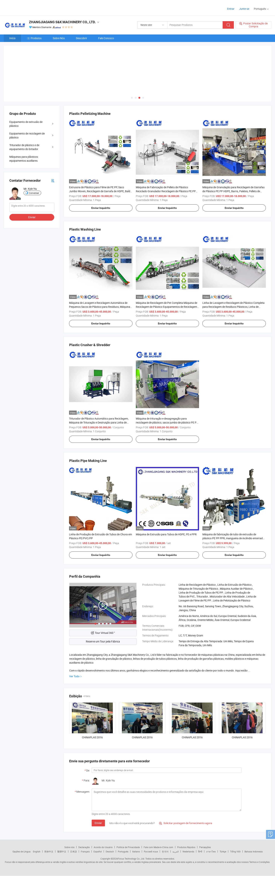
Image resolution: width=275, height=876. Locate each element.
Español (98, 851)
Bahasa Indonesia (254, 851)
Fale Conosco (106, 38)
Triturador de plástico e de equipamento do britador (24, 147)
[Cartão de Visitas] (52, 180)
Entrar (230, 8)
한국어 (165, 851)
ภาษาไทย (211, 851)
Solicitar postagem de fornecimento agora (185, 823)
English (36, 851)
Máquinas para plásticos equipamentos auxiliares (23, 158)
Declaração (84, 847)
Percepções (205, 847)
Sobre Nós (59, 38)
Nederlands (188, 851)
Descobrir (81, 38)
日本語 (73, 851)
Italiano (136, 851)
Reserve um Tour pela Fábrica (103, 641)
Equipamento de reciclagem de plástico (27, 135)
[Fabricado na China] (28, 7)
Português (123, 851)
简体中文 (48, 851)
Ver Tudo (74, 676)
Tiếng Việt (235, 851)
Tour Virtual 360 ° (105, 633)
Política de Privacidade (128, 847)
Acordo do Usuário (103, 847)
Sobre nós (69, 847)
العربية (175, 851)
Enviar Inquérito (100, 207)
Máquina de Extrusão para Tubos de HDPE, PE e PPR (166, 534)
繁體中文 (61, 851)
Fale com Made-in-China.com (158, 847)
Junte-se (244, 8)
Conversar (34, 192)
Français (85, 851)
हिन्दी (200, 851)
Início (12, 38)
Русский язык (151, 851)
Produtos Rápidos (186, 847)
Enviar (98, 823)
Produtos (36, 38)
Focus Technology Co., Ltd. (131, 858)
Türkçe (223, 851)
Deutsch (110, 851)
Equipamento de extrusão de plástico (25, 124)
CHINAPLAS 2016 (92, 737)
